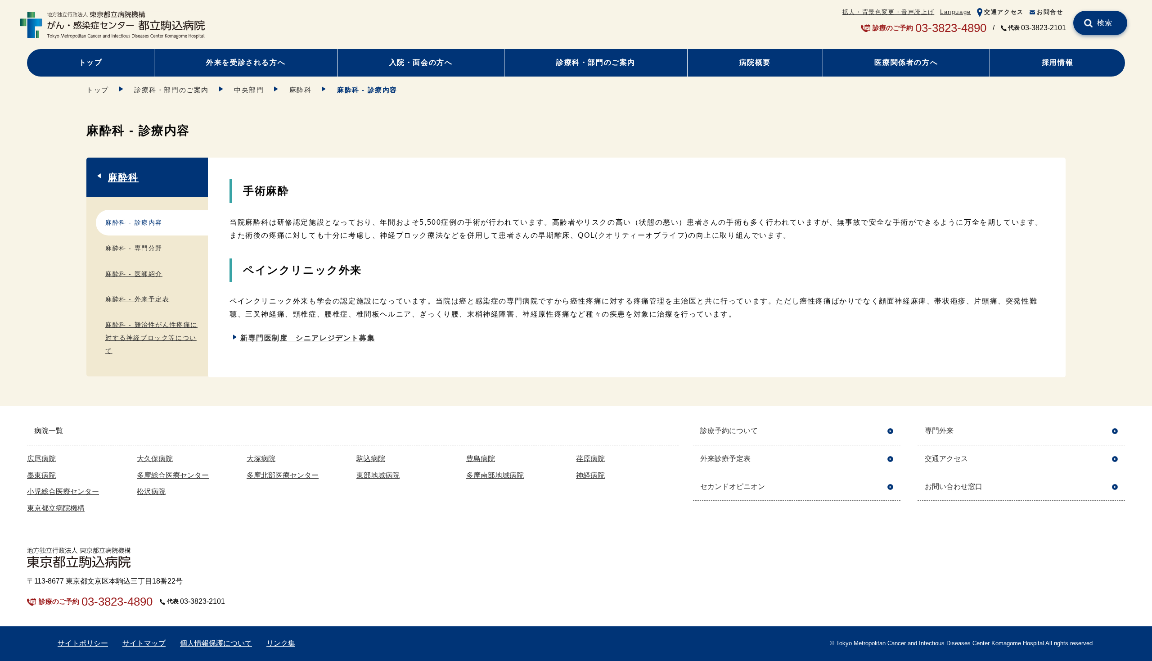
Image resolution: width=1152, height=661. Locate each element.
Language (955, 12)
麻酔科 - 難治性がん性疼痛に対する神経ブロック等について (151, 337)
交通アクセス (1004, 12)
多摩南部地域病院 (495, 475)
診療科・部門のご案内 (595, 62)
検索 (1105, 23)
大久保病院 (155, 458)
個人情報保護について (216, 643)
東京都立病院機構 (56, 508)
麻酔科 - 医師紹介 (133, 273)
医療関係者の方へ (906, 62)
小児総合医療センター (63, 491)
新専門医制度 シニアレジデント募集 (307, 338)
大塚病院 (261, 458)
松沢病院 (151, 491)
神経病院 (590, 475)
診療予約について (729, 431)
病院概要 (755, 62)
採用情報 (1057, 62)
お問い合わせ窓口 (953, 486)
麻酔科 (300, 90)
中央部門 (249, 90)
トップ (91, 62)
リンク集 (280, 643)
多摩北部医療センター (283, 475)
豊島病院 (480, 458)
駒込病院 (370, 458)
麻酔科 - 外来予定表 (137, 299)
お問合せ (1050, 12)
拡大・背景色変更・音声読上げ (888, 12)
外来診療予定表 (725, 458)
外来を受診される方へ (245, 62)
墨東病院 (41, 475)
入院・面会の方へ (421, 62)
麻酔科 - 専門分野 (133, 248)
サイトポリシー (83, 643)
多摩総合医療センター (173, 475)
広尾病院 (41, 458)
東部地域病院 (378, 475)
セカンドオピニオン (732, 486)
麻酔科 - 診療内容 (133, 222)
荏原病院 (590, 458)
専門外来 (939, 431)
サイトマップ (144, 643)
